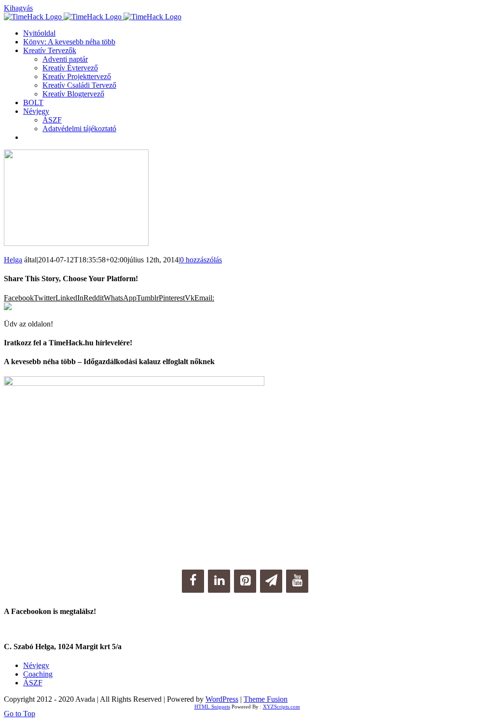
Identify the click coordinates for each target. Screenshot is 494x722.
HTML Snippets (212, 706)
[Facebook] (193, 581)
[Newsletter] (271, 581)
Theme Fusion (266, 699)
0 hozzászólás (201, 260)
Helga (13, 260)
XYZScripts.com (281, 706)
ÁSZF (32, 683)
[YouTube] (297, 581)
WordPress (222, 699)
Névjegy (36, 665)
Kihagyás (18, 8)
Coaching (38, 674)
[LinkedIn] (219, 581)
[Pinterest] (245, 581)
